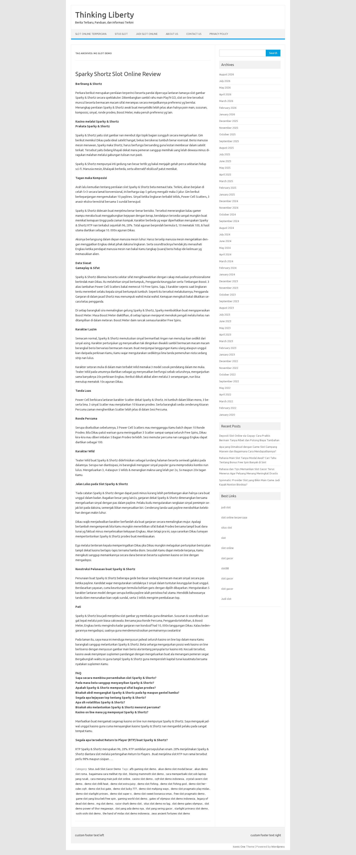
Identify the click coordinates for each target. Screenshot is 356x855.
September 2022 (229, 381)
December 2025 (228, 120)
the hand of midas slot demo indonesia (126, 813)
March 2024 (226, 261)
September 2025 (229, 141)
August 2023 (226, 307)
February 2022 (227, 407)
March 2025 (226, 181)
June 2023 (225, 321)
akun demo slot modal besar (175, 768)
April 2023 (225, 334)
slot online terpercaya (234, 517)
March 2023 (226, 341)
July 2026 (224, 81)
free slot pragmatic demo (189, 793)
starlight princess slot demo (191, 808)
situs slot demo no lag (157, 803)
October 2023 (227, 294)
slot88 (225, 568)
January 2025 (227, 194)
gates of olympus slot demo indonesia (172, 798)
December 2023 (228, 281)
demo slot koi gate (99, 788)
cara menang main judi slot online (110, 778)
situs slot (226, 527)
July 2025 (224, 154)
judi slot (226, 507)
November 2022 (228, 367)
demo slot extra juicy (122, 783)
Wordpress (278, 846)
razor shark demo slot (128, 803)
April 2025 (225, 174)
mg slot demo (104, 803)
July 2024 (224, 234)
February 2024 (227, 267)
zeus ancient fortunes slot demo (170, 813)
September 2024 (229, 221)
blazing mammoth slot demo (146, 773)
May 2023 (225, 327)
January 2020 (227, 414)
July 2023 (224, 314)
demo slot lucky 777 (125, 788)
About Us (172, 34)
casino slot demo (142, 778)
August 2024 (226, 227)
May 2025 (225, 167)
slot (223, 537)
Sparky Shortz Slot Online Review (118, 74)
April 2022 (225, 394)
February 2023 (227, 347)
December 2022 (228, 361)
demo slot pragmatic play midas (190, 788)
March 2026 (226, 100)
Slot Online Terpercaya (91, 34)
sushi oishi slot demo (88, 813)
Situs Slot (121, 34)
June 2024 (225, 241)
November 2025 (228, 127)
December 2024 (228, 201)
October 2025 (227, 134)
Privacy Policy (219, 34)
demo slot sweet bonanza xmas (153, 793)
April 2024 (225, 254)
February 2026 (227, 107)
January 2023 (227, 354)
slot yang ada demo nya (129, 808)
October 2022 (227, 374)
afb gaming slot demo (143, 768)
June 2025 (225, 161)
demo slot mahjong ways (154, 788)
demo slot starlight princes (92, 793)
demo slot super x (121, 793)
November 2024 (228, 207)
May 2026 (225, 87)
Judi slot (226, 598)
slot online (227, 547)
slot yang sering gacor (159, 808)
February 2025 (227, 187)
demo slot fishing (147, 783)
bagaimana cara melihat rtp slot (108, 773)
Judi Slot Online (147, 34)
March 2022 (226, 401)
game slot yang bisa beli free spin (96, 798)
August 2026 (226, 74)
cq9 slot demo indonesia (169, 778)
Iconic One (239, 846)
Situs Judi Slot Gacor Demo (104, 768)
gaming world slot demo (132, 798)
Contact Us (193, 34)
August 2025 (226, 147)
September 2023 (229, 301)
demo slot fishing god (173, 783)
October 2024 (227, 214)
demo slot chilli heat (96, 783)
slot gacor (227, 558)
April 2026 (225, 94)
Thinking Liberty (104, 14)
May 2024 (225, 247)
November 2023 (228, 287)
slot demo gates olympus (187, 803)
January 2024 (227, 274)
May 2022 (225, 387)
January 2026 (227, 114)
